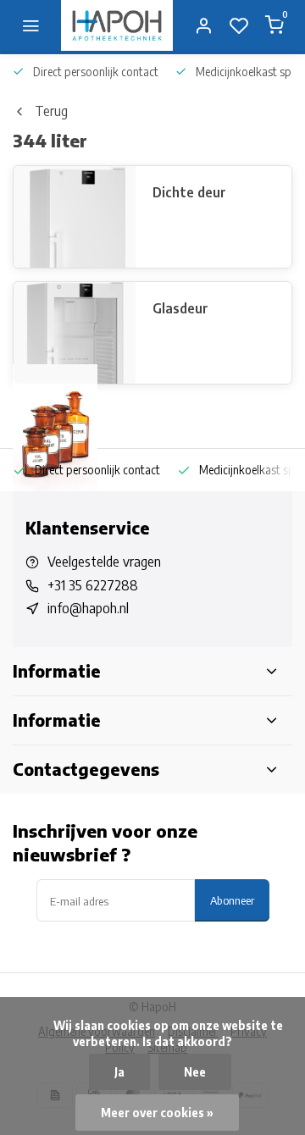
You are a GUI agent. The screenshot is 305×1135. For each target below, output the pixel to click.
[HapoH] (117, 25)
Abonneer (232, 900)
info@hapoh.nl (88, 608)
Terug (51, 110)
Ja (119, 1072)
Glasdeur (180, 308)
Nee (195, 1072)
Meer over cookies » (157, 1112)
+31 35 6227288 (92, 585)
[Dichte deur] (75, 217)
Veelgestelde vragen (104, 561)
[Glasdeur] (75, 333)
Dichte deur (189, 192)
